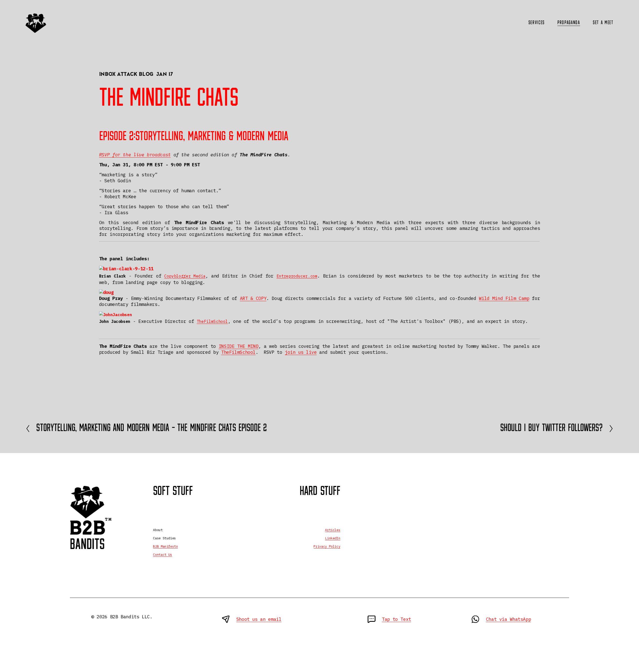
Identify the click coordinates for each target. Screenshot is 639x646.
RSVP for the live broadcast (135, 155)
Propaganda (568, 22)
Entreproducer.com (297, 276)
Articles (332, 530)
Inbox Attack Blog (126, 74)
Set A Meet (603, 22)
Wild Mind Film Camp (504, 298)
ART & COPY (253, 298)
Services (536, 22)
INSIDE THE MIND (239, 346)
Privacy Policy (327, 547)
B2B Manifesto (165, 547)
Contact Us (162, 555)
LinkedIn (332, 538)
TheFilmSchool (212, 321)
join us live (301, 352)
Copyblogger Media (184, 276)
